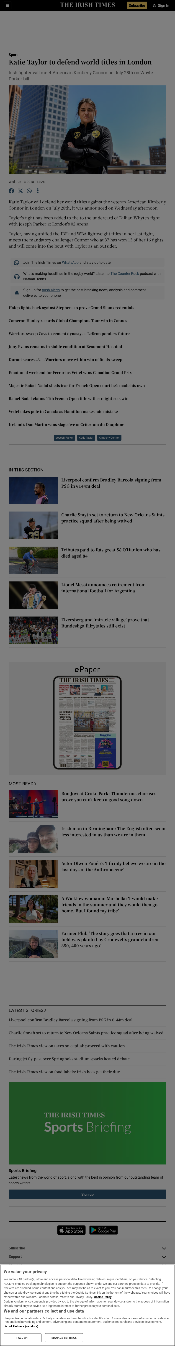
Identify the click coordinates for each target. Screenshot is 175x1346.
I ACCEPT (22, 1337)
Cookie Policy (103, 1297)
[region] (87, 1305)
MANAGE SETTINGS (64, 1337)
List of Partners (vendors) (21, 1326)
